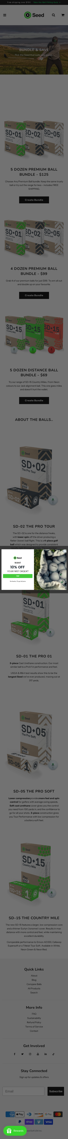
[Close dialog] (64, 551)
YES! (17, 576)
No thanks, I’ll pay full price (18, 581)
